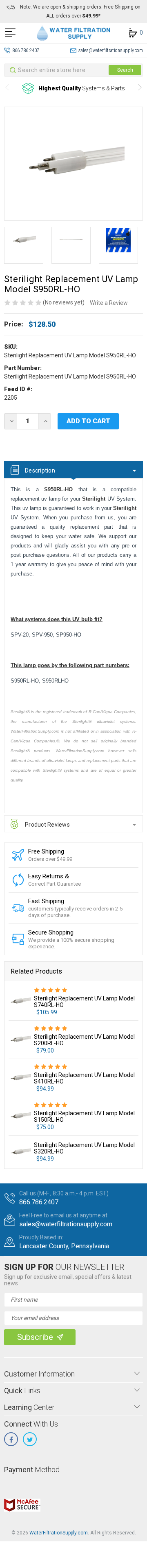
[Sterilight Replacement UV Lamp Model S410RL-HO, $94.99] (20, 1077)
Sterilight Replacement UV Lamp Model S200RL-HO (84, 1039)
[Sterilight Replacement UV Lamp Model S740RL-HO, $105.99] (20, 1001)
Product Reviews (47, 824)
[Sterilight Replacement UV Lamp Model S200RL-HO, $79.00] (20, 1039)
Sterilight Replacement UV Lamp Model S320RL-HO (84, 1148)
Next (140, 88)
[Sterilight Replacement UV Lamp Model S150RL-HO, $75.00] (20, 1116)
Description (40, 470)
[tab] (73, 469)
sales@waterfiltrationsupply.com (110, 50)
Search (125, 70)
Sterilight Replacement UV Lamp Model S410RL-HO (84, 1078)
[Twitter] (30, 1439)
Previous (7, 88)
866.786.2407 (25, 50)
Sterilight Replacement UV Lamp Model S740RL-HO (84, 1001)
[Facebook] (11, 1439)
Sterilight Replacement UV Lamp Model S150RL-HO (84, 1116)
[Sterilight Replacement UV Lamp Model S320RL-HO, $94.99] (20, 1152)
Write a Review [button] (109, 303)
